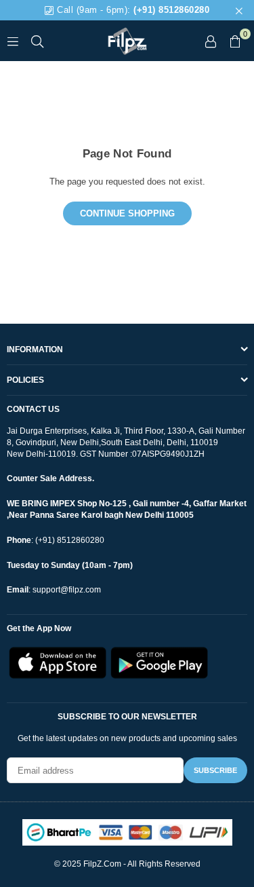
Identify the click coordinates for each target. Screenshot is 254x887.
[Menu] (13, 40)
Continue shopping (127, 213)
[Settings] (210, 41)
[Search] (37, 40)
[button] (235, 41)
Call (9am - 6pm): (132, 10)
